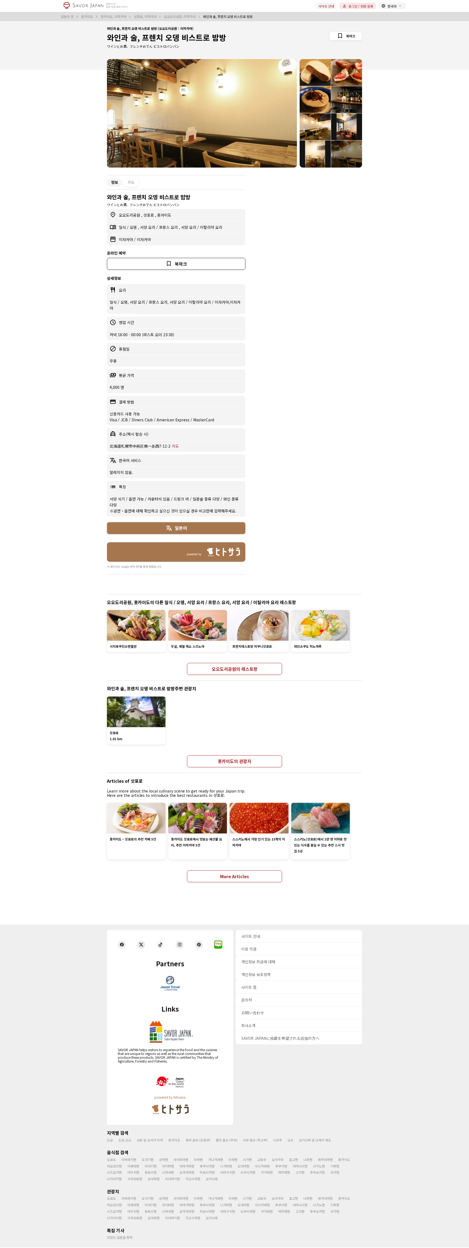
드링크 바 (182, 499)
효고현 (293, 1159)
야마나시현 (300, 1166)
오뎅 (134, 227)
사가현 (334, 1172)
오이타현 (154, 1178)
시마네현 (168, 1172)
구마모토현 (134, 1178)
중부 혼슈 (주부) (226, 1140)
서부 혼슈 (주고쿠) (255, 1140)
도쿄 (110, 1140)
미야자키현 (172, 1178)
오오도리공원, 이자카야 (180, 16)
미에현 (233, 1159)
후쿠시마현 (207, 1166)
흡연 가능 (137, 499)
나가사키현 (114, 1178)
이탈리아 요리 (211, 227)
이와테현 (133, 1166)
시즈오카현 (114, 1172)
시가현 (247, 1159)
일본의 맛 (67, 16)
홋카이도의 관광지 (234, 761)
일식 (123, 227)
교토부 (261, 1159)
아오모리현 (114, 1166)
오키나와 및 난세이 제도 (315, 1140)
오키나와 (212, 1178)
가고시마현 (192, 1178)
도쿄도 (111, 1159)
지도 (131, 182)
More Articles (234, 876)
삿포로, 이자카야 (145, 16)
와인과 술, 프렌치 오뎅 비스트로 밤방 (166, 37)
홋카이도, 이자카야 (114, 16)
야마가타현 (186, 1166)
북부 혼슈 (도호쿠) (198, 1140)
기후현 (334, 1166)
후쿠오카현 (317, 1172)
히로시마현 (207, 1172)
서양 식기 (118, 499)
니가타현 (226, 1166)
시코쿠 (277, 1140)
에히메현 (284, 1172)
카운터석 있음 (159, 499)
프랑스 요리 (169, 227)
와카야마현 (325, 1159)
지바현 (198, 1159)
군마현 (163, 1159)
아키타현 (168, 1166)
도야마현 (243, 1166)
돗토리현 (151, 1172)
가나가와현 (215, 1159)
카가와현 (267, 1172)
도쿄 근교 (124, 1140)
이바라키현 (128, 1159)
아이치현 (133, 1172)
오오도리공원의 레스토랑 (235, 669)
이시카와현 (262, 1166)
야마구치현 (227, 1172)
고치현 (300, 1172)
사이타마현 (180, 1159)
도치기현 (148, 1159)
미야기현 (151, 1166)
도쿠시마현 (247, 1172)
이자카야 (126, 239)
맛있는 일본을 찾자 (119, 1237)
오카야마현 (186, 1172)
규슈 (290, 1140)
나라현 (307, 1159)
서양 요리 (148, 227)
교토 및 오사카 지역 (150, 1140)
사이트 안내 (326, 6)
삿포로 (149, 215)
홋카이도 (87, 16)
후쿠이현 (281, 1166)
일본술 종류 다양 (207, 499)
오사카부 (278, 1159)
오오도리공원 (130, 215)
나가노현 (319, 1166)
